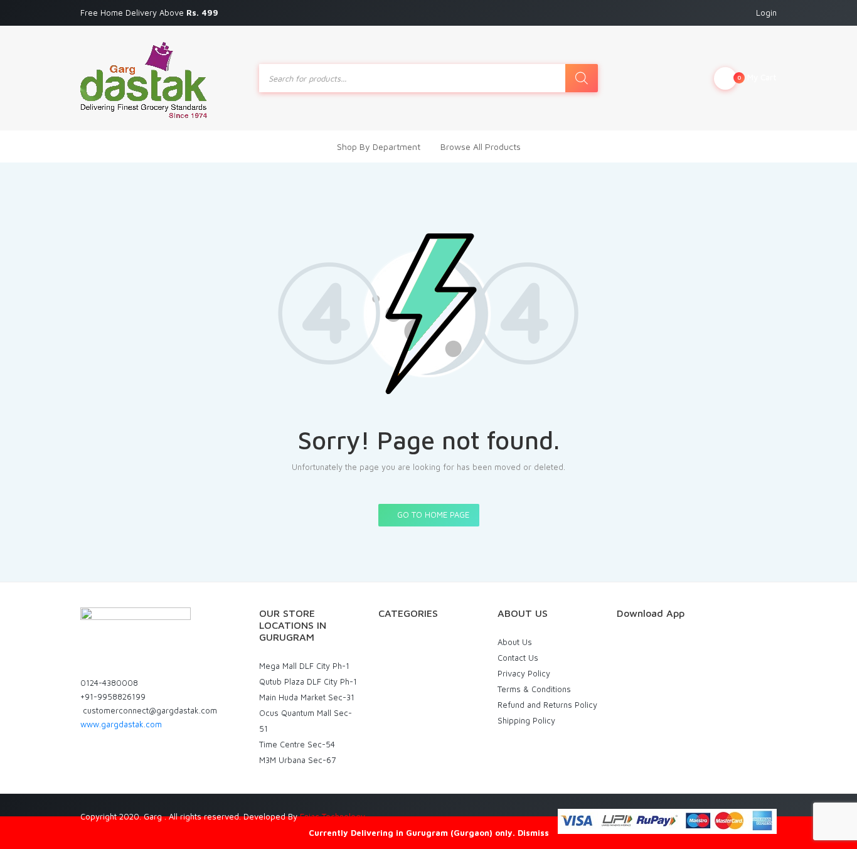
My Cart (757, 77)
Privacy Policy (524, 673)
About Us (515, 642)
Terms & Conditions (534, 689)
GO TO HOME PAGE (432, 515)
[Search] (581, 78)
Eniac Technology (332, 816)
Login (766, 13)
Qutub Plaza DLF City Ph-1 (308, 681)
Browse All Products (480, 146)
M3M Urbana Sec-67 (297, 760)
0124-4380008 (109, 683)
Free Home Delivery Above (150, 13)
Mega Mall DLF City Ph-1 (304, 666)
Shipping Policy (526, 720)
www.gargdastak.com (121, 724)
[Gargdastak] (143, 78)
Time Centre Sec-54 (297, 744)
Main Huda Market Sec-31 (306, 697)
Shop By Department (378, 146)
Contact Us (518, 658)
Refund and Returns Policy (547, 705)
